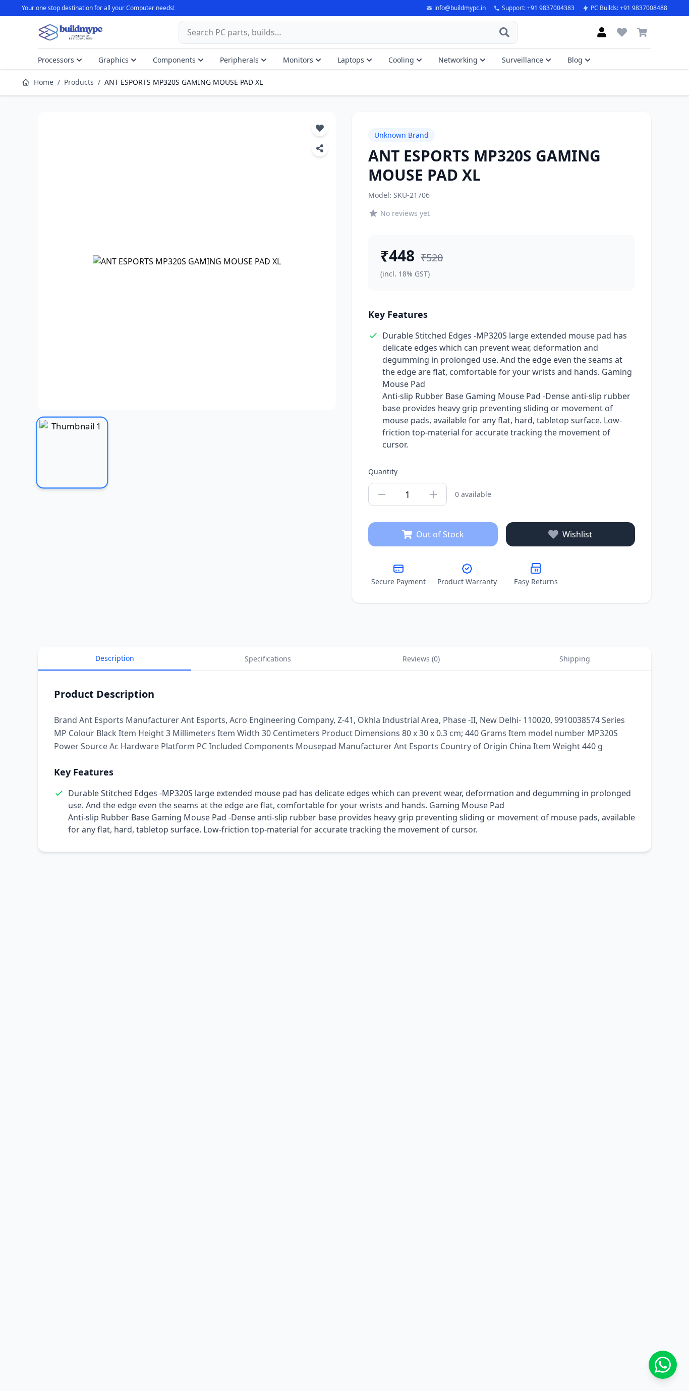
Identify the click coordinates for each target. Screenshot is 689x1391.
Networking (458, 60)
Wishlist (577, 534)
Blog (575, 60)
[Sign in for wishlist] (622, 32)
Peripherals (239, 60)
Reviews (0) (421, 658)
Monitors (298, 60)
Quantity (382, 471)
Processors (56, 60)
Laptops (350, 60)
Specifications (268, 658)
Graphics (113, 60)
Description (114, 658)
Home (43, 82)
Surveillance (522, 60)
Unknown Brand (401, 135)
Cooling (401, 60)
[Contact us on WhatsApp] (663, 1365)
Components (174, 60)
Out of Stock (440, 534)
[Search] (504, 32)
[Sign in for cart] (642, 32)
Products (79, 82)
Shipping (574, 658)
